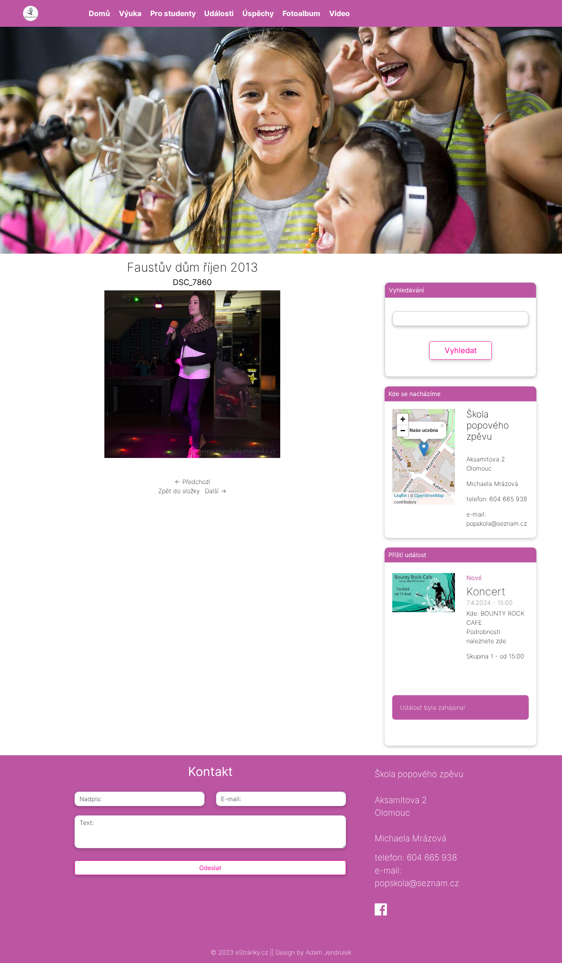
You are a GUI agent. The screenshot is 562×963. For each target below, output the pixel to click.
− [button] (402, 430)
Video (339, 13)
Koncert (485, 591)
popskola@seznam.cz (417, 883)
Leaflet (400, 495)
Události (219, 13)
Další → (215, 491)
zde (501, 641)
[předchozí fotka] (33, 376)
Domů (99, 13)
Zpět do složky (179, 491)
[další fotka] (351, 376)
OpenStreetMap (429, 495)
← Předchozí (192, 482)
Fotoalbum (301, 13)
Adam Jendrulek (327, 952)
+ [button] (402, 419)
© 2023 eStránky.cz (240, 952)
